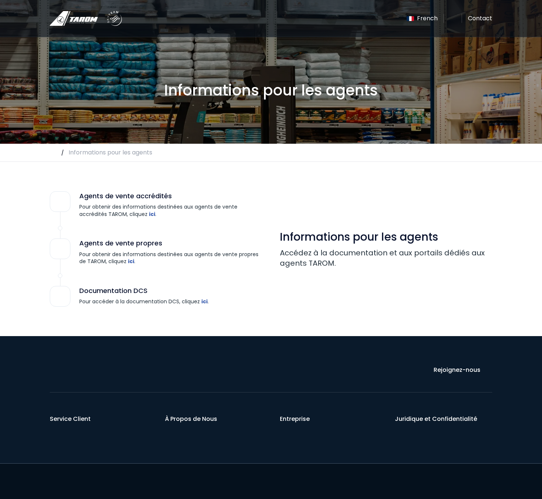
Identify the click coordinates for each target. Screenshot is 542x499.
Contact (480, 18)
